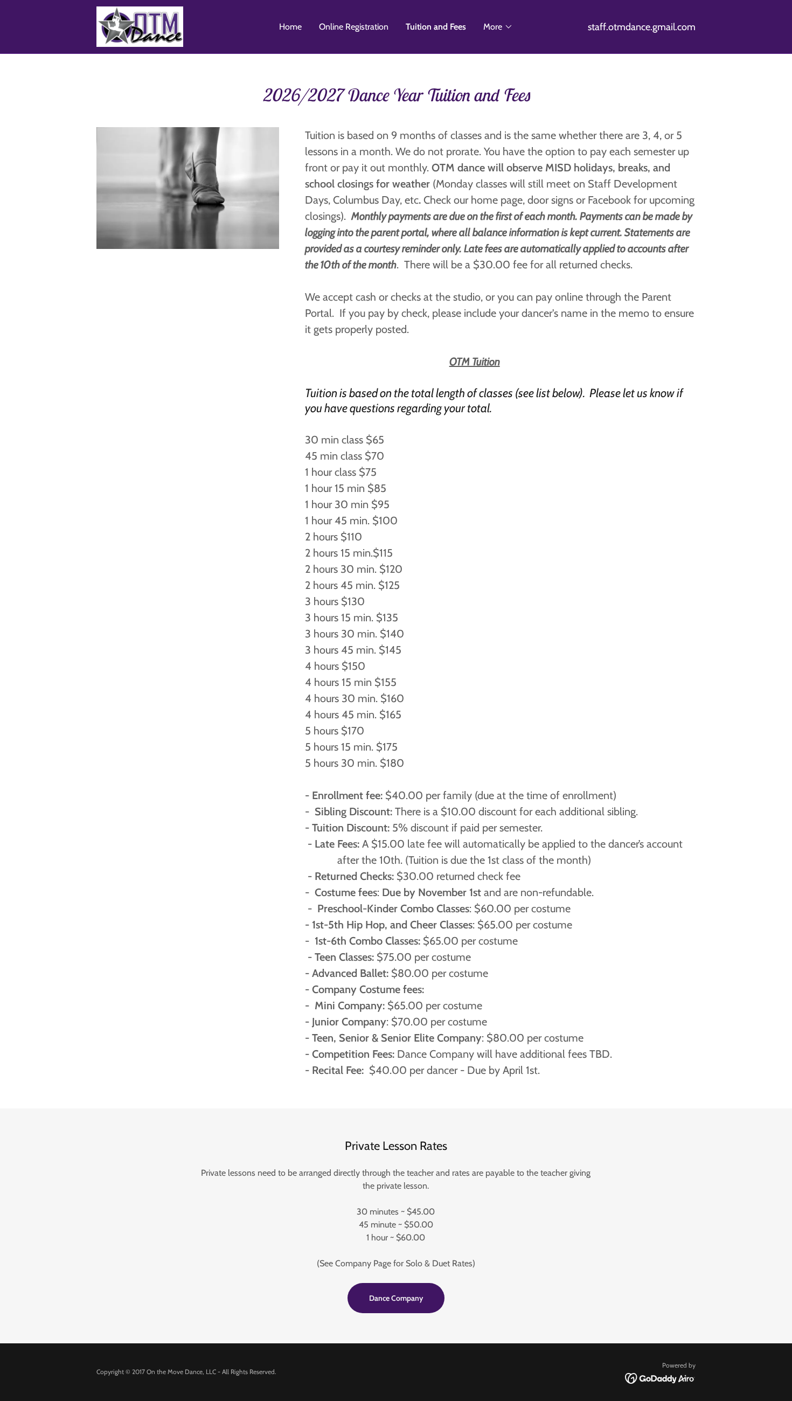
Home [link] (290, 27)
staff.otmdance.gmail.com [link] (642, 27)
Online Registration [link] (353, 27)
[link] (139, 25)
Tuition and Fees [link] (436, 27)
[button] (498, 26)
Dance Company (396, 1298)
